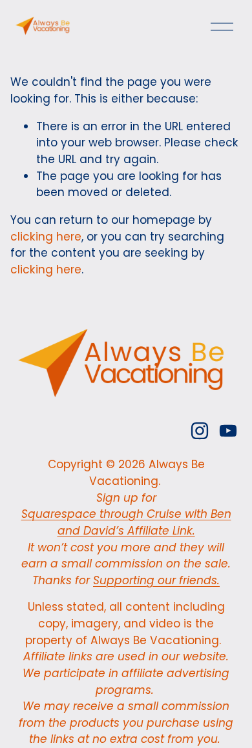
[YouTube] (228, 431)
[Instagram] (200, 431)
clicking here (45, 236)
